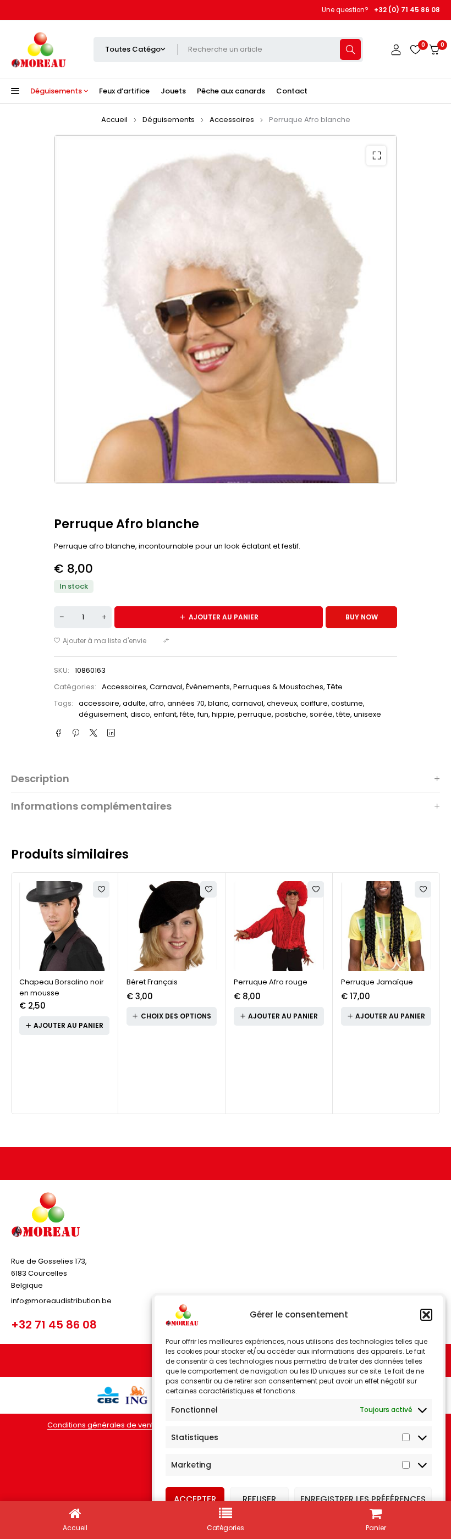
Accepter (195, 1499)
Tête (335, 687)
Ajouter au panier (223, 617)
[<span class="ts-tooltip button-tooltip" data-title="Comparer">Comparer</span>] (167, 641)
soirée (321, 714)
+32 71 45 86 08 (54, 1324)
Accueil (114, 119)
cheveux (282, 703)
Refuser (259, 1499)
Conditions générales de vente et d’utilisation (128, 1425)
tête (343, 714)
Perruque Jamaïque (377, 982)
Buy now (361, 617)
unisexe (367, 714)
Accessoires (232, 119)
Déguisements (168, 119)
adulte (134, 703)
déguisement (103, 714)
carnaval (247, 703)
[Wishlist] (415, 49)
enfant (165, 714)
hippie (223, 714)
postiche (290, 714)
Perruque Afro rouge (270, 982)
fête (187, 714)
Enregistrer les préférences (363, 1499)
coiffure (314, 703)
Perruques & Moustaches (278, 687)
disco (140, 714)
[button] (426, 1314)
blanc (218, 703)
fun (202, 714)
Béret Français (152, 982)
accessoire (99, 703)
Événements (208, 687)
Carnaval (166, 687)
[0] (434, 50)
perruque (255, 714)
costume (347, 703)
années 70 (186, 703)
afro (156, 703)
